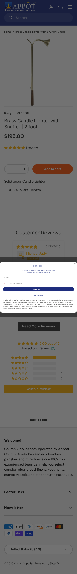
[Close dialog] (75, 264)
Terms (30, 308)
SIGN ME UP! (38, 289)
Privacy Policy (21, 308)
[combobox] (6, 283)
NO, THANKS (38, 295)
